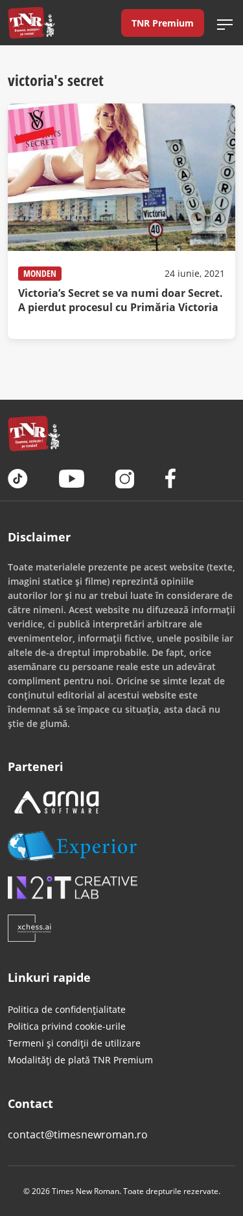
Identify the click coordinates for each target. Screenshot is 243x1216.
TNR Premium (163, 23)
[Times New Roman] (31, 22)
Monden (39, 273)
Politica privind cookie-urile (67, 1026)
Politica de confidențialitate (67, 1009)
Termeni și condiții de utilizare (74, 1043)
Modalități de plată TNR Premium (80, 1060)
